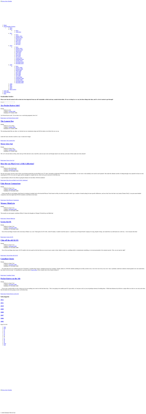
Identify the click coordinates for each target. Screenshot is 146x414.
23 (4, 332)
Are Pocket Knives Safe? (10, 105)
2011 (2, 303)
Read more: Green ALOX (7, 237)
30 (4, 342)
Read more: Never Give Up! (7, 160)
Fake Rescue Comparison (10, 183)
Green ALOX (6, 222)
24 (4, 334)
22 (4, 331)
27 (4, 338)
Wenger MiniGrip (8, 203)
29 (4, 340)
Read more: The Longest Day (8, 140)
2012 (2, 300)
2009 (2, 309)
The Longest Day (7, 121)
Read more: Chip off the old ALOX (9, 255)
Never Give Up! (7, 144)
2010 (2, 306)
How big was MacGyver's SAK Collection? (17, 164)
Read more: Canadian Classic (8, 275)
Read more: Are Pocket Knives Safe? (9, 118)
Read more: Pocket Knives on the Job (10, 293)
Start (5, 327)
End (5, 344)
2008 (2, 312)
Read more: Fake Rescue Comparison (10, 200)
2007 (2, 315)
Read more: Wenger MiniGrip (8, 218)
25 (4, 335)
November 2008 (13, 169)
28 (4, 339)
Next (5, 343)
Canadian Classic (7, 259)
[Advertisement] (46, 12)
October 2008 (12, 111)
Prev (5, 328)
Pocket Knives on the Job (10, 279)
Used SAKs (34, 270)
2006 (2, 318)
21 (4, 329)
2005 (2, 321)
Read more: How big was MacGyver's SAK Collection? (14, 180)
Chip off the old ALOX (9, 240)
